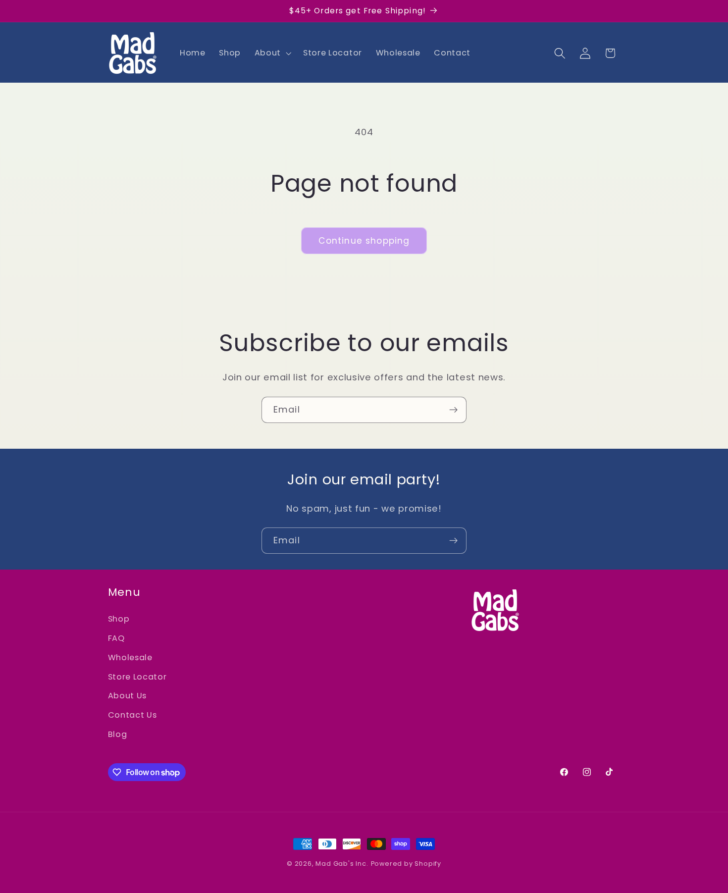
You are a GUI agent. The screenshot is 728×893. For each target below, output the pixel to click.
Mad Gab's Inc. (341, 863)
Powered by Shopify (406, 863)
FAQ (116, 638)
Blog (117, 734)
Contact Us (132, 715)
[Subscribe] (453, 410)
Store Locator (137, 677)
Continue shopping (364, 241)
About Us (127, 695)
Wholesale (130, 657)
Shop (119, 619)
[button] (272, 53)
